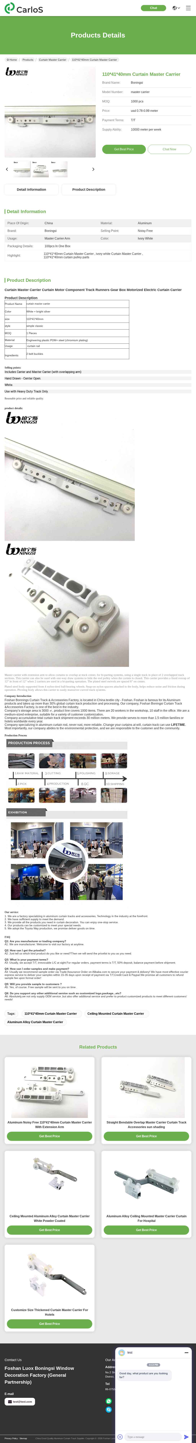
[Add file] (120, 1437)
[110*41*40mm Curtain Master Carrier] (50, 112)
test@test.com (22, 1401)
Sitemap (23, 1438)
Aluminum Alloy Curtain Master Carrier (35, 1022)
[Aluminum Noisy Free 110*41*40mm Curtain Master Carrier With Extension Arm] (49, 1087)
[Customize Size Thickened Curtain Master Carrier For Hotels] (50, 1275)
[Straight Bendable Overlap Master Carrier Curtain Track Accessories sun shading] (146, 1087)
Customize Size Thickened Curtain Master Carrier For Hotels (49, 1312)
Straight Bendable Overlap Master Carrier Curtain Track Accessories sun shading (146, 1125)
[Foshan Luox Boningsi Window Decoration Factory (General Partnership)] (26, 8)
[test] (108, 1409)
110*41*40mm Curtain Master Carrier (51, 1013)
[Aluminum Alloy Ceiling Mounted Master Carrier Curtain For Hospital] (146, 1181)
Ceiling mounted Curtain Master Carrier (116, 1013)
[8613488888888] (108, 1401)
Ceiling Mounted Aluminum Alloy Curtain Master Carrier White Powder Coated (50, 1218)
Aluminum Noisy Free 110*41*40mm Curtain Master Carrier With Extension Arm (49, 1125)
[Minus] (186, 1352)
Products (28, 59)
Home (13, 59)
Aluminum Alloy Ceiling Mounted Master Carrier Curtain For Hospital (146, 1218)
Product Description (88, 189)
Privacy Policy (11, 1438)
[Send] (186, 1437)
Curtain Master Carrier (52, 59)
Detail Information (31, 189)
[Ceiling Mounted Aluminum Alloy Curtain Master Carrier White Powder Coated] (50, 1181)
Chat (153, 8)
